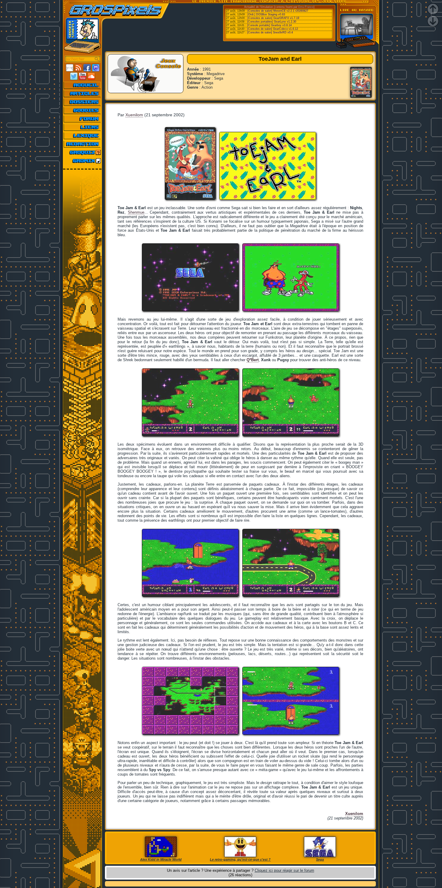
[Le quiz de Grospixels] (82, 152)
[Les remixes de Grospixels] (82, 161)
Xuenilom (134, 114)
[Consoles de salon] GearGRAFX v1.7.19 (273, 18)
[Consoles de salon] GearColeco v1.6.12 (272, 28)
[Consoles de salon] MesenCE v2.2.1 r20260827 (277, 10)
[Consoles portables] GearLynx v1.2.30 (271, 21)
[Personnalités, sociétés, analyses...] (82, 102)
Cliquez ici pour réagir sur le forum (284, 870)
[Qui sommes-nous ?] (82, 144)
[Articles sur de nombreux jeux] (82, 93)
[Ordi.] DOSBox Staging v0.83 (266, 14)
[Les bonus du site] (82, 110)
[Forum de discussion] (82, 118)
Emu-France (306, 6)
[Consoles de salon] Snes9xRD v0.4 (270, 32)
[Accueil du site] (82, 85)
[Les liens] (82, 127)
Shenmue (136, 212)
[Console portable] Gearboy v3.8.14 (269, 25)
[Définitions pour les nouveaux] (82, 135)
